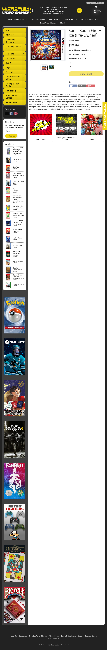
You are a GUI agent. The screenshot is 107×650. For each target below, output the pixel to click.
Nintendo (16, 54)
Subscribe (11, 136)
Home (9, 19)
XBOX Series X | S (71, 19)
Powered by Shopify (53, 645)
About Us (13, 636)
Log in (91, 3)
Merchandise (16, 103)
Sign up (99, 3)
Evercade (10, 72)
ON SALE (16, 35)
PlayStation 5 (55, 19)
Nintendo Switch (40, 19)
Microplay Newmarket (52, 644)
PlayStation (16, 59)
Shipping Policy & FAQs (38, 636)
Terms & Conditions (68, 636)
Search (80, 636)
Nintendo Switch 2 (22, 19)
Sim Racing (11, 91)
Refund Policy (53, 638)
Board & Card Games (49, 23)
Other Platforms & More (16, 77)
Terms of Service (91, 636)
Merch (64, 23)
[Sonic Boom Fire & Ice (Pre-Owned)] (44, 68)
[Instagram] (16, 113)
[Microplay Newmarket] (17, 10)
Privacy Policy (54, 636)
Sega (16, 68)
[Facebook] (11, 113)
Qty (70, 63)
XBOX (16, 63)
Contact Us (23, 636)
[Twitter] (7, 113)
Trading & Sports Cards (91, 19)
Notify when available (105, 116)
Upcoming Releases (10, 40)
